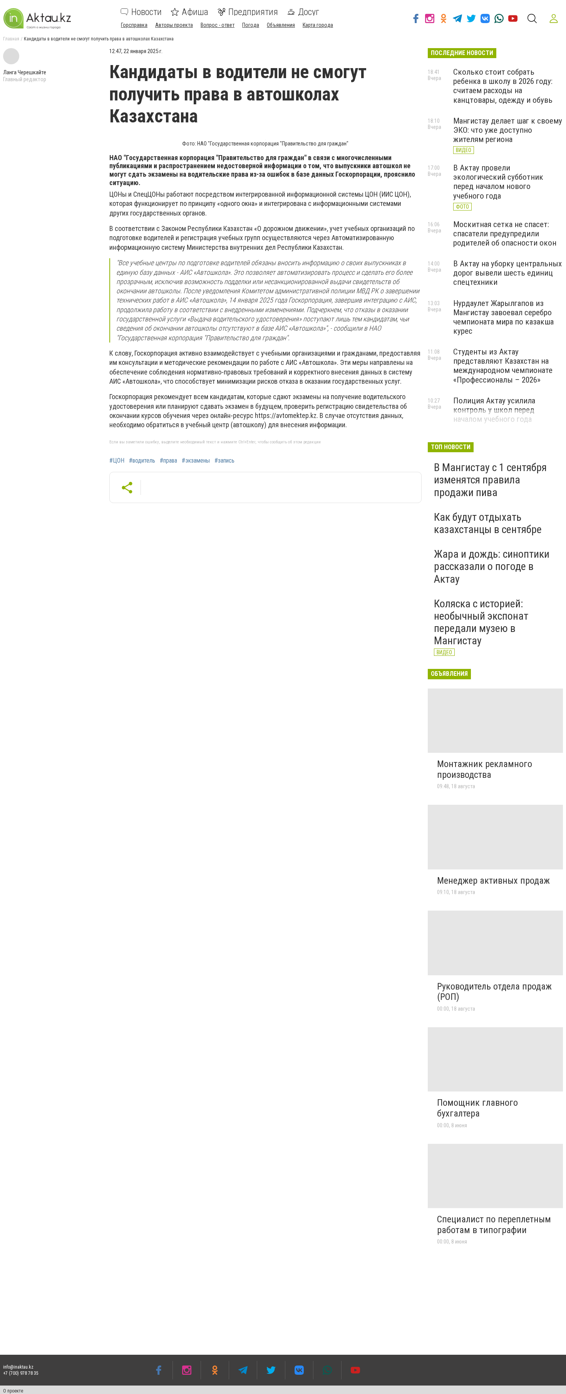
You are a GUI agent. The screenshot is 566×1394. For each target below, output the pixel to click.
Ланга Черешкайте (24, 72)
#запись (224, 460)
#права (168, 460)
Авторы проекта (174, 25)
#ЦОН (116, 460)
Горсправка (134, 25)
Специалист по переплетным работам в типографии (494, 1224)
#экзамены (196, 460)
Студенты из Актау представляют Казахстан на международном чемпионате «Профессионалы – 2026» (503, 365)
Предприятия (253, 12)
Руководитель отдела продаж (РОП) (494, 992)
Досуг (308, 12)
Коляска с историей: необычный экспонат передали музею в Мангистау (481, 622)
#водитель (142, 460)
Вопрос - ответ (217, 25)
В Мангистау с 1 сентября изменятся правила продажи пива (490, 479)
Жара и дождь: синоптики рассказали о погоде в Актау (491, 566)
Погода (250, 25)
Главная (11, 39)
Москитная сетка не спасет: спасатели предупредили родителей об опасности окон (504, 233)
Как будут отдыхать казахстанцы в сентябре (488, 523)
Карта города (318, 25)
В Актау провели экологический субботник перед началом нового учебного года (498, 181)
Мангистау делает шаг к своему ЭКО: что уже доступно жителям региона (507, 130)
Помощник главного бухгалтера (477, 1108)
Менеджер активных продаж (493, 880)
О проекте (13, 1391)
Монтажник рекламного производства (484, 769)
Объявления (281, 25)
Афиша (195, 12)
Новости (146, 12)
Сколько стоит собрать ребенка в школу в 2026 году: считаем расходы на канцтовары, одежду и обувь (503, 85)
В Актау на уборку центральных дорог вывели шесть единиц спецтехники (507, 273)
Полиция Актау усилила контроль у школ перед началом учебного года (494, 410)
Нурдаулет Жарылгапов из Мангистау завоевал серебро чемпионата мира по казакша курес (503, 317)
